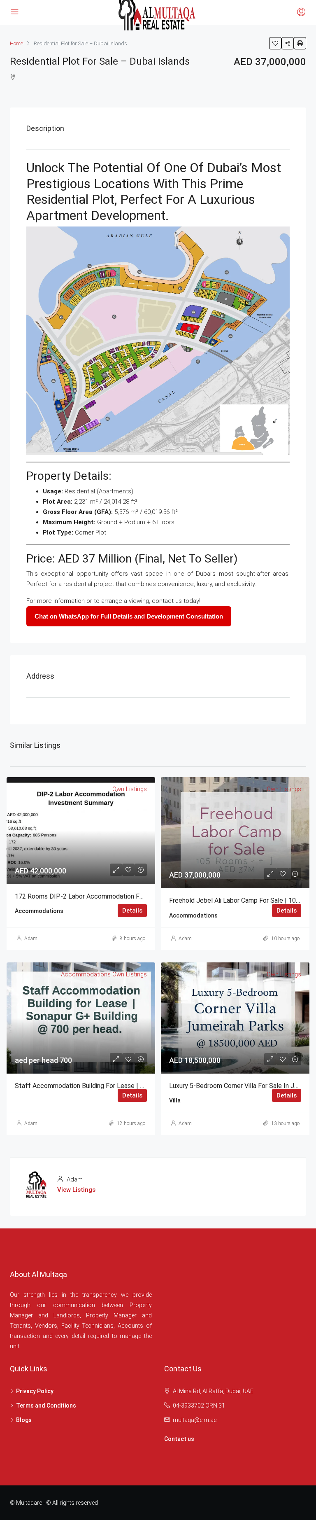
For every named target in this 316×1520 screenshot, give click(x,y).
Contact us (179, 1439)
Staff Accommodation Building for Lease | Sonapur (89, 1086)
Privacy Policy (34, 1391)
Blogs (24, 1420)
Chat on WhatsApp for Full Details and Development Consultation (129, 616)
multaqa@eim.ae (194, 1420)
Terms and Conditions (46, 1405)
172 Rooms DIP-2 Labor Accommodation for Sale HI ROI (97, 896)
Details (132, 910)
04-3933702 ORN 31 (199, 1405)
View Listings (76, 1189)
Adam (30, 938)
